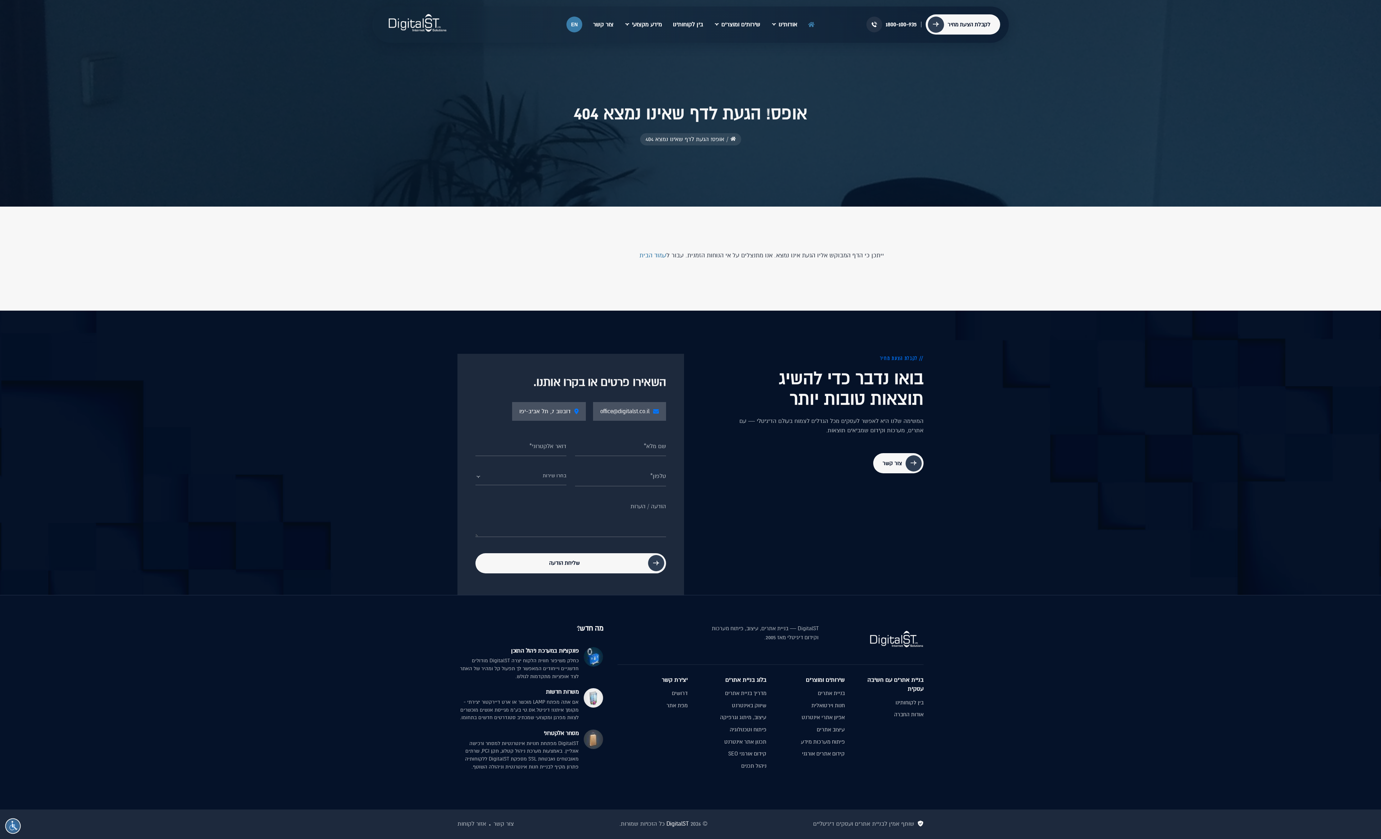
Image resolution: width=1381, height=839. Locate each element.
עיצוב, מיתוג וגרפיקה (743, 717)
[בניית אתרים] (417, 23)
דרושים (680, 693)
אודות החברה (909, 714)
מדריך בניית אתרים (745, 693)
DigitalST (677, 823)
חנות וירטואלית (828, 705)
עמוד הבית (652, 255)
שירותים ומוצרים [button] (740, 24)
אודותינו (788, 24)
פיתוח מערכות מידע (823, 742)
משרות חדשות (562, 691)
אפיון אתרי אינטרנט (823, 717)
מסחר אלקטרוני (561, 733)
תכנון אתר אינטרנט (745, 742)
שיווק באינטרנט (749, 705)
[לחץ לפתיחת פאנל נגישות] (13, 826)
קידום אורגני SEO (747, 753)
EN (574, 24)
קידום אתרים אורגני (823, 753)
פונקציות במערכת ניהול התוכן (545, 650)
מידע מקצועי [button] (647, 24)
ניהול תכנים (753, 766)
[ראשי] (811, 23)
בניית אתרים (831, 693)
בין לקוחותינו (688, 24)
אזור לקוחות (471, 823)
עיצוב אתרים (831, 729)
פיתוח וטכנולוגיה (748, 729)
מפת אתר (677, 705)
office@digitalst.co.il (625, 411)
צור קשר (603, 24)
